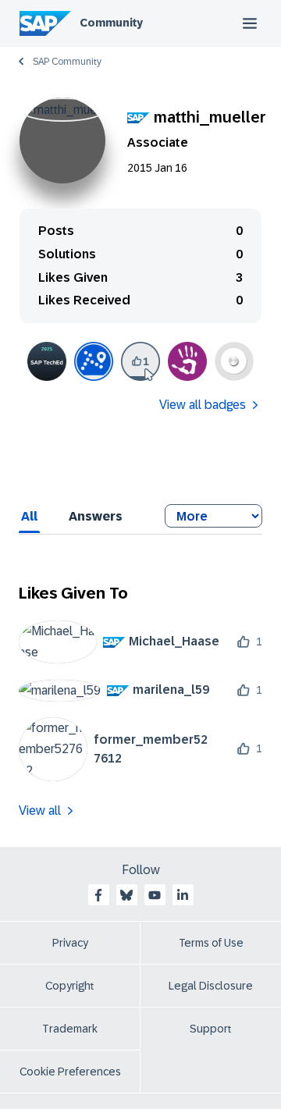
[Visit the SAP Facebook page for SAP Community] (98, 895)
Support (211, 1028)
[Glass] (234, 361)
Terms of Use (211, 943)
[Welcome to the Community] (93, 361)
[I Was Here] (187, 361)
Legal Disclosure (211, 985)
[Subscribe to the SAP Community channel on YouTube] (154, 895)
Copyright (69, 985)
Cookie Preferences (70, 1071)
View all (40, 810)
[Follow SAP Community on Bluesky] (126, 895)
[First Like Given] (140, 361)
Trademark (70, 1028)
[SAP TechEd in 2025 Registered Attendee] (46, 361)
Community (111, 22)
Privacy (70, 943)
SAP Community (67, 61)
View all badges (202, 404)
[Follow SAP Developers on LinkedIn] (182, 895)
